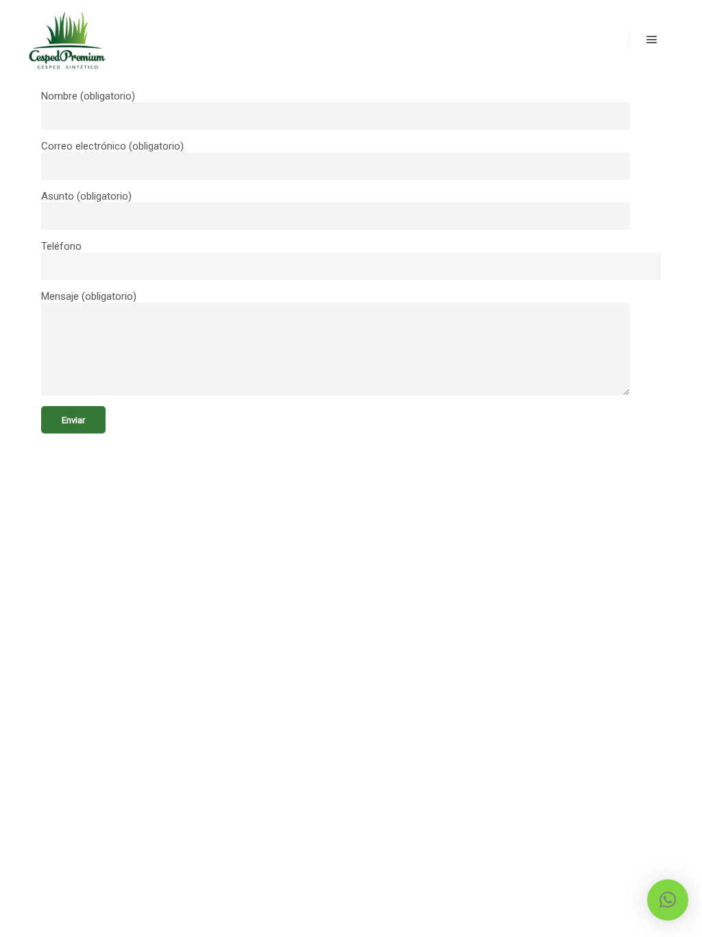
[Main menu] (652, 40)
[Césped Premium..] (67, 40)
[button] (667, 900)
